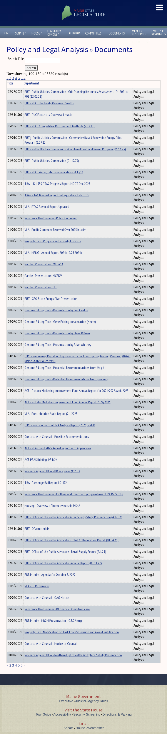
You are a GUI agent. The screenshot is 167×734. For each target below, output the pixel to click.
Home (6, 33)
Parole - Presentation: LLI (41, 287)
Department (31, 83)
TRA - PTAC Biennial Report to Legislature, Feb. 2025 (57, 195)
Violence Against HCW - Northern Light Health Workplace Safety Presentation (73, 655)
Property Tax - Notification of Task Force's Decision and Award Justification (72, 632)
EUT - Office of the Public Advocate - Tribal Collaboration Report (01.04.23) (72, 540)
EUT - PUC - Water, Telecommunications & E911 (54, 172)
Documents (118, 33)
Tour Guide (43, 714)
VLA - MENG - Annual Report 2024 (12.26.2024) (53, 252)
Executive (66, 701)
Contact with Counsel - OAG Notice (47, 597)
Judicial (80, 701)
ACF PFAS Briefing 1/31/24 (41, 459)
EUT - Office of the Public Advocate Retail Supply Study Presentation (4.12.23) (73, 517)
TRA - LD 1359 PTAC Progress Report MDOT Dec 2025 (57, 183)
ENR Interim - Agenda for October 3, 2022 (50, 574)
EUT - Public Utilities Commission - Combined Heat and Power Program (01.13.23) (75, 149)
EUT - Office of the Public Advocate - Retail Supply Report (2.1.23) (65, 551)
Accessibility (62, 714)
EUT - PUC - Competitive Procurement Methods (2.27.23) (60, 126)
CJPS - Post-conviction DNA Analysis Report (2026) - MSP (60, 425)
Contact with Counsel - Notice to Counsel (51, 643)
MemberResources (139, 32)
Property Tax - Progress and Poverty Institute (53, 241)
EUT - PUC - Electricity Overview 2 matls (49, 103)
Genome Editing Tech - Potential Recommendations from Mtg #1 (65, 367)
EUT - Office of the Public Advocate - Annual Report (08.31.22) (63, 563)
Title (10, 83)
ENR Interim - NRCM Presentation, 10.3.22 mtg (53, 620)
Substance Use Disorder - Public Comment (51, 218)
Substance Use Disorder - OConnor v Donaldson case (57, 609)
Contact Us (141, 42)
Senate (21, 33)
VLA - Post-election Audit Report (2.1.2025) (51, 413)
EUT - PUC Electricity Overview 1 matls (48, 114)
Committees (94, 33)
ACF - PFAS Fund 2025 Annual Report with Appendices (58, 448)
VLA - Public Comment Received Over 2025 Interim (55, 229)
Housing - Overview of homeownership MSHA (52, 505)
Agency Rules (98, 701)
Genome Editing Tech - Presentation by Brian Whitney (58, 344)
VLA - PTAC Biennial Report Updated (47, 206)
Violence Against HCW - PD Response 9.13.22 (52, 471)
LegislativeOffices (54, 32)
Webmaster (95, 728)
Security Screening (86, 714)
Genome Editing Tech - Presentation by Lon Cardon (56, 310)
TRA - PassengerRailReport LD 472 (46, 482)
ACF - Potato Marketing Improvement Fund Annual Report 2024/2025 (67, 402)
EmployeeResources (159, 32)
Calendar (73, 33)
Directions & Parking (117, 714)
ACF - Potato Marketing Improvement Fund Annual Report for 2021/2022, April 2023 (77, 390)
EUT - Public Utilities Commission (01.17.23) (52, 160)
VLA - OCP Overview (37, 586)
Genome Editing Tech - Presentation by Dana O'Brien (57, 333)
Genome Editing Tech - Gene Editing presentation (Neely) (60, 321)
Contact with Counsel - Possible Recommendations (57, 436)
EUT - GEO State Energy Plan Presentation (51, 298)
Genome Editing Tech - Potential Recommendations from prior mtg (67, 379)
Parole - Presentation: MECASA (44, 264)
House (37, 33)
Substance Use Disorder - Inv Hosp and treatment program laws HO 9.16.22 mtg (74, 494)
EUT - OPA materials (37, 528)
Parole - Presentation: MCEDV (43, 275)
